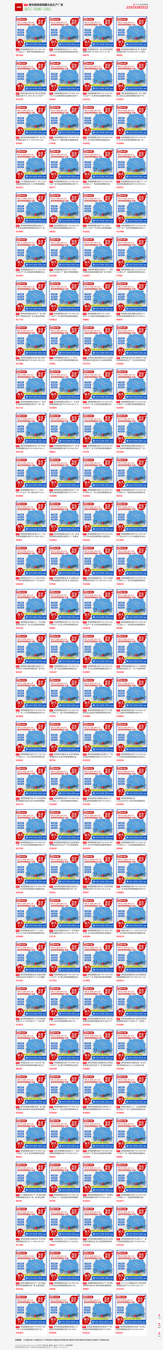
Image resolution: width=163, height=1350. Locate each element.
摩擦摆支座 (64, 1340)
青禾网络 (70, 1345)
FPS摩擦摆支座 (48, 1340)
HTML (46, 1345)
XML (52, 1345)
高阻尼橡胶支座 (80, 1340)
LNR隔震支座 (27, 1340)
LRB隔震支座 (37, 1340)
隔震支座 (57, 1340)
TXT (57, 1345)
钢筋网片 (96, 1340)
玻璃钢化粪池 (104, 1340)
